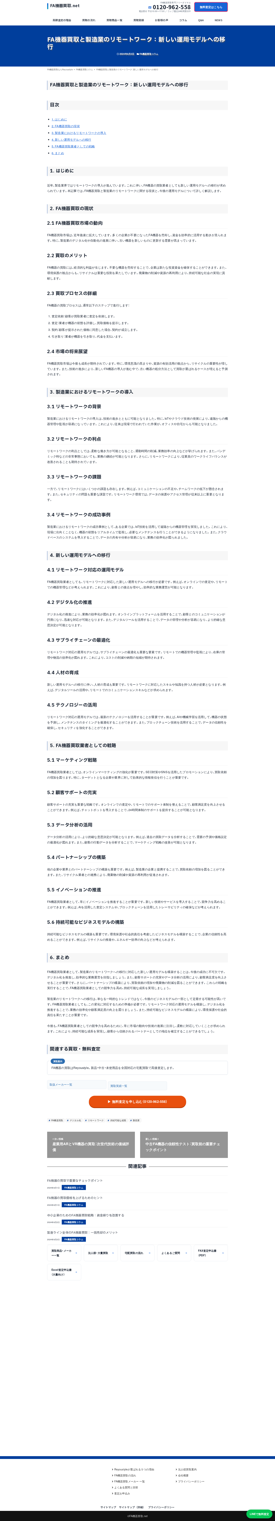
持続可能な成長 (118, 1120)
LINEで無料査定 (259, 1514)
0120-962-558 (172, 7)
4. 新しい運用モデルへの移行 (71, 139)
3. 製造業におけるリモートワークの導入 (79, 133)
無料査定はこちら (211, 7)
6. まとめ (58, 153)
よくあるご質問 (174, 1253)
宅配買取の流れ (137, 1253)
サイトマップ (108, 1507)
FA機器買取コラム (149, 53)
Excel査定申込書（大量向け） (64, 1272)
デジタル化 (75, 1120)
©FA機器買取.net (137, 1516)
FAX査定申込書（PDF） (211, 1253)
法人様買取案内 (187, 1469)
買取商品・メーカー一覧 (64, 1253)
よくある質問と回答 (126, 1487)
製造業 (136, 1120)
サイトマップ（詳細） (132, 1507)
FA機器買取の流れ (125, 1475)
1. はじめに (59, 119)
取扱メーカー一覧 (61, 1084)
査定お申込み (122, 1493)
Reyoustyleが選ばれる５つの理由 (134, 1469)
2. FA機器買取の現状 (66, 126)
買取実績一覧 (118, 1086)
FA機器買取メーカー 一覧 (129, 1481)
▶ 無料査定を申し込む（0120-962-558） (137, 1101)
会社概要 (183, 1475)
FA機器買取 (57, 1120)
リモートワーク (95, 1120)
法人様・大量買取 (101, 1253)
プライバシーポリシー (191, 1481)
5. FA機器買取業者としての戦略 (73, 146)
